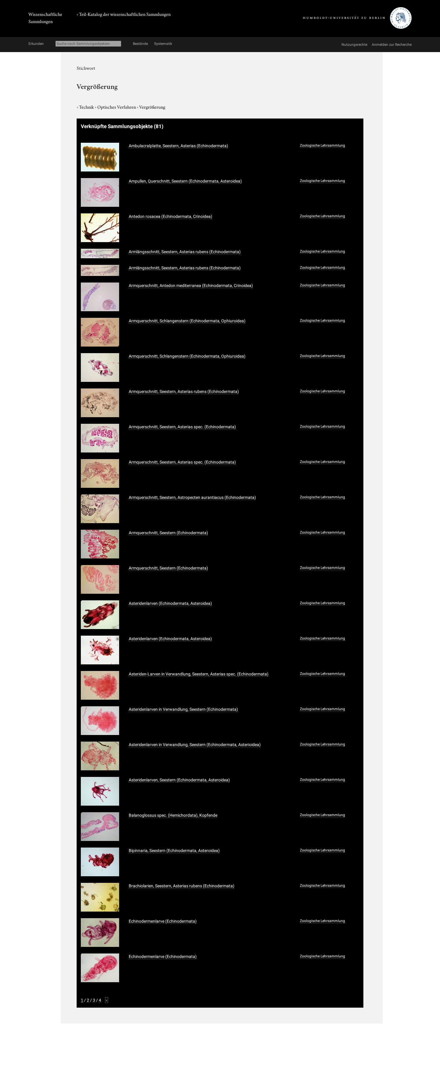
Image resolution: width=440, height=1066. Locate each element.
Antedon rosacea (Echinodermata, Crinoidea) (170, 216)
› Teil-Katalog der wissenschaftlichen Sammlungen (124, 13)
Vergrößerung (152, 106)
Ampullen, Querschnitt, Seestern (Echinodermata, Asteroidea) (185, 181)
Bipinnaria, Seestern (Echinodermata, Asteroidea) (174, 850)
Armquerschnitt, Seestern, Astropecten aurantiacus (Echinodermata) (192, 497)
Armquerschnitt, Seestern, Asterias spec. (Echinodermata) (182, 426)
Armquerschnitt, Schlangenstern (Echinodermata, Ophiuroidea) (187, 320)
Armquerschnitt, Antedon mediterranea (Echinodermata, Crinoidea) (191, 285)
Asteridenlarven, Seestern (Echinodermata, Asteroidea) (179, 780)
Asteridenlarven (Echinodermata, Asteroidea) (170, 603)
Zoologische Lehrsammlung (322, 145)
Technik (87, 106)
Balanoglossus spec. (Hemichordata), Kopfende (173, 815)
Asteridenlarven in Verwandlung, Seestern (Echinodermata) (183, 709)
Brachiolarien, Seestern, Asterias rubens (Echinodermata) (181, 885)
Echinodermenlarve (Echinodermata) (163, 921)
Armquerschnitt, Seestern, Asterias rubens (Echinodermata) (184, 391)
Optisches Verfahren (117, 106)
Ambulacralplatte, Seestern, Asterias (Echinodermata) (178, 145)
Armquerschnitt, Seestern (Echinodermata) (168, 532)
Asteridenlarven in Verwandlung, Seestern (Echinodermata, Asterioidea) (195, 744)
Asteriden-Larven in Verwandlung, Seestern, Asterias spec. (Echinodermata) (198, 674)
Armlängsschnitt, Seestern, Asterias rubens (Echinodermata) (185, 251)
